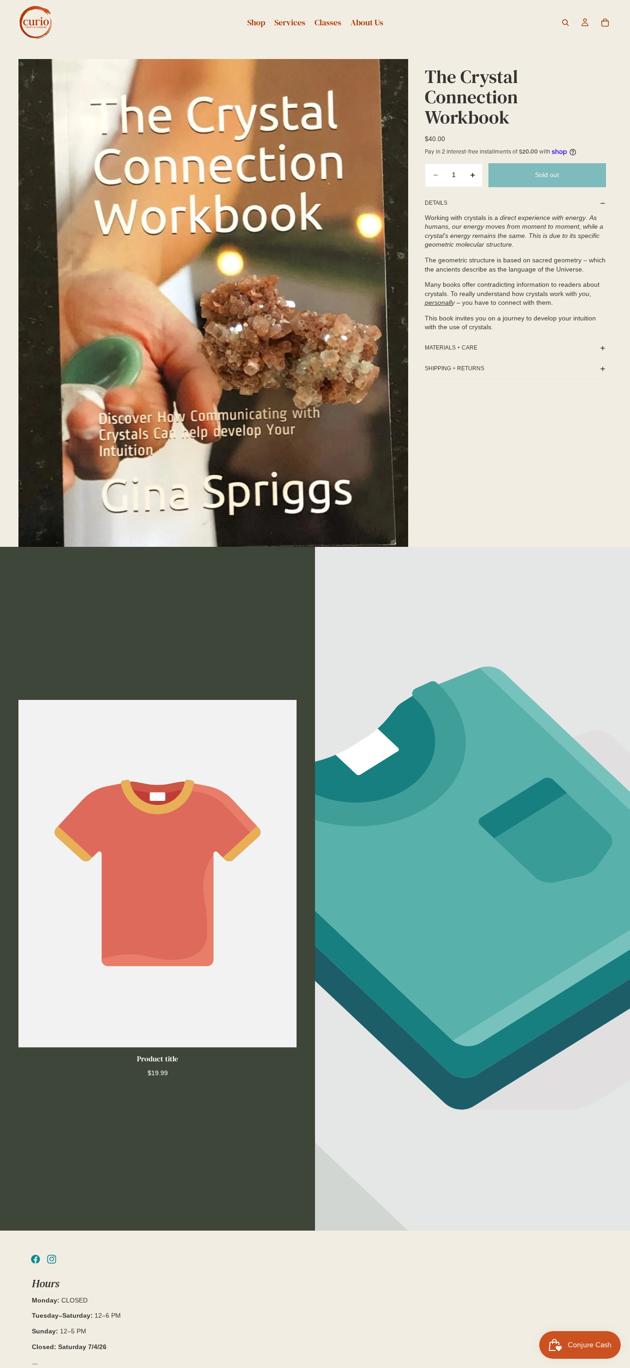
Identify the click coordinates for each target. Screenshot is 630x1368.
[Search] (565, 22)
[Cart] (605, 22)
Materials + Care (451, 347)
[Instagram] (51, 1259)
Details (436, 203)
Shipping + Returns (454, 368)
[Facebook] (35, 1259)
